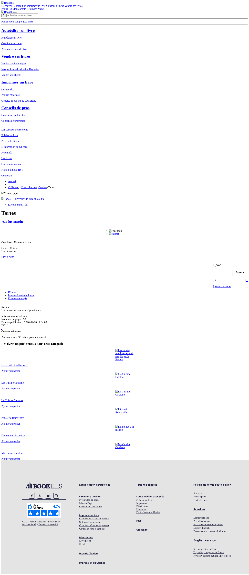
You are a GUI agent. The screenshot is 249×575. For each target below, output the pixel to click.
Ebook (82, 544)
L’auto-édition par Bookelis (94, 484)
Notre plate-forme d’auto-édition (212, 484)
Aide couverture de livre (14, 49)
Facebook (32, 496)
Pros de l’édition (10, 141)
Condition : (7, 242)
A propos (197, 493)
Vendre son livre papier (13, 63)
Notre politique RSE (12, 169)
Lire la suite (7, 256)
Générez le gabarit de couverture (18, 100)
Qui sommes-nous (11, 164)
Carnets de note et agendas (92, 529)
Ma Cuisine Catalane (12, 382)
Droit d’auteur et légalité (148, 512)
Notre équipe (199, 496)
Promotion (141, 509)
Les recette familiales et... (14, 365)
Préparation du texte (89, 500)
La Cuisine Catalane (12, 400)
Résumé (12, 292)
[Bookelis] (7, 2)
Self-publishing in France (205, 549)
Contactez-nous (200, 500)
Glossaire (142, 529)
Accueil (12, 181)
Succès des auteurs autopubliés (208, 524)
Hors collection (29, 187)
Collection (13, 187)
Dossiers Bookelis (201, 528)
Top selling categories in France (208, 552)
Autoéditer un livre (18, 30)
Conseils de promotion (13, 120)
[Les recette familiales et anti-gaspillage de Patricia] (124, 359)
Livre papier (85, 541)
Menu (41, 8)
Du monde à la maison (13, 435)
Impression (141, 503)
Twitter (40, 496)
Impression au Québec (92, 562)
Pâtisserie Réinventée (12, 417)
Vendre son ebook (11, 75)
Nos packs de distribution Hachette (20, 69)
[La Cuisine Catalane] (124, 394)
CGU (24, 521)
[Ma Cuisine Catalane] (124, 377)
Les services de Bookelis (14, 129)
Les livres (32, 8)
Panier (4, 21)
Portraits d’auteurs (202, 521)
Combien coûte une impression (94, 525)
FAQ (138, 521)
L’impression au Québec (14, 146)
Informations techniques (21, 295)
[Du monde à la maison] (124, 429)
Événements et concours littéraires (209, 531)
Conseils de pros (55, 5)
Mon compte (19, 8)
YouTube (48, 496)
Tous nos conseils (146, 484)
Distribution (86, 537)
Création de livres (144, 500)
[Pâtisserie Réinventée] (124, 412)
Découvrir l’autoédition (13, 5)
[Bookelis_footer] (44, 485)
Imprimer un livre (36, 5)
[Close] (15, 12)
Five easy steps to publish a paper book (212, 556)
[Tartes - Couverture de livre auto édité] (22, 198)
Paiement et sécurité (48, 524)
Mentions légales (38, 521)
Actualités (6, 152)
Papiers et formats (10, 94)
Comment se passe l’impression (94, 518)
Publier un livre (9, 135)
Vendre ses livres (73, 5)
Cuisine (42, 187)
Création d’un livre (11, 43)
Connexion (7, 175)
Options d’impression (89, 522)
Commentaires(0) (17, 298)
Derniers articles (201, 518)
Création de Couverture (90, 506)
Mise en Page (85, 503)
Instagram (56, 496)
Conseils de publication (13, 115)
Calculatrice (7, 89)
